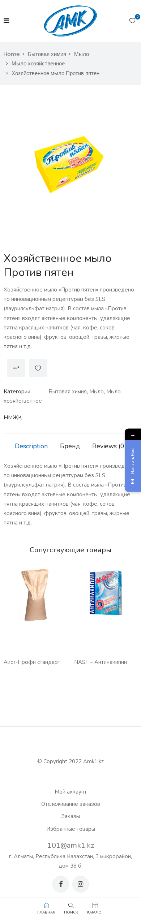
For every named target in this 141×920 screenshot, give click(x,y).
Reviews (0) (109, 446)
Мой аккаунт (71, 791)
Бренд (70, 446)
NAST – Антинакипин (100, 662)
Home (12, 54)
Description (31, 446)
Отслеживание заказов (70, 804)
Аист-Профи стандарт (32, 662)
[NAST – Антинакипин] (105, 595)
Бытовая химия (47, 54)
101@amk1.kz (70, 845)
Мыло (81, 54)
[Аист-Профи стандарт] (35, 595)
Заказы (70, 816)
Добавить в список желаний (38, 368)
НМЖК (13, 417)
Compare (16, 368)
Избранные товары (70, 829)
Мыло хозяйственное (38, 63)
